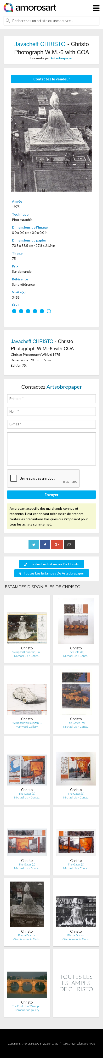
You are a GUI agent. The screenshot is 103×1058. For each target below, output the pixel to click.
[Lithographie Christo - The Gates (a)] (76, 764)
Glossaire (82, 1043)
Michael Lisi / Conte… (27, 656)
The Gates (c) (76, 652)
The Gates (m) (76, 723)
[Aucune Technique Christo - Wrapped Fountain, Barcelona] (27, 622)
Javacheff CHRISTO (40, 43)
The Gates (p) (27, 864)
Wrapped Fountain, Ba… (27, 652)
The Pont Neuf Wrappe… (27, 1006)
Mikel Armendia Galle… (26, 939)
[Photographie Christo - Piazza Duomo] (27, 905)
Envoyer (51, 494)
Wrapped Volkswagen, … (27, 723)
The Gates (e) (27, 793)
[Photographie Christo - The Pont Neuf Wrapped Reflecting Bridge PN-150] (27, 976)
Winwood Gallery (27, 726)
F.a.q (93, 1043)
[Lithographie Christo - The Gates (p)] (27, 834)
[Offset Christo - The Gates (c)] (76, 622)
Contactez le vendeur (51, 79)
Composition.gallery (27, 1010)
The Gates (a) (76, 793)
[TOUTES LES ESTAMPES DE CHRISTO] (76, 1012)
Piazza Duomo (27, 935)
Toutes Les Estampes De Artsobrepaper (53, 573)
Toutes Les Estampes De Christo (54, 564)
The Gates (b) (76, 864)
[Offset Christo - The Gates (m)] (76, 693)
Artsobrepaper (62, 58)
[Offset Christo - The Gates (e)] (27, 764)
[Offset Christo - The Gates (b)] (76, 834)
